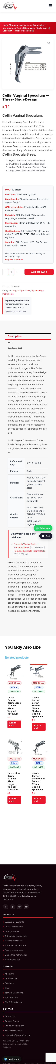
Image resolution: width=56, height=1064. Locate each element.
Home (6, 25)
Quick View (14, 692)
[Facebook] (5, 906)
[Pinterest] (26, 906)
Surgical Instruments (20, 25)
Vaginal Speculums (25, 28)
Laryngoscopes (12, 931)
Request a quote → (14, 259)
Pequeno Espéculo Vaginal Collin (29, 551)
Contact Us (10, 1016)
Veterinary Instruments (15, 945)
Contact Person (12, 1021)
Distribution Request (14, 1025)
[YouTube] (19, 906)
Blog (7, 988)
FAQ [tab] (10, 342)
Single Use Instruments (16, 955)
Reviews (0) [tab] (15, 348)
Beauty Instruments (14, 950)
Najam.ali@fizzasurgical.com (18, 1035)
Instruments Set (12, 959)
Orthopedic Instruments (16, 936)
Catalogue (9, 983)
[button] (49, 43)
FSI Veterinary (11, 997)
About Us (9, 974)
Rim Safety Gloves (13, 1002)
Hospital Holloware (14, 940)
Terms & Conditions (14, 993)
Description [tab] (15, 336)
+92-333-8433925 (13, 1030)
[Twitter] (12, 906)
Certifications (11, 978)
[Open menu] (50, 5)
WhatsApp (45, 528)
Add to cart (39, 272)
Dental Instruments (14, 926)
